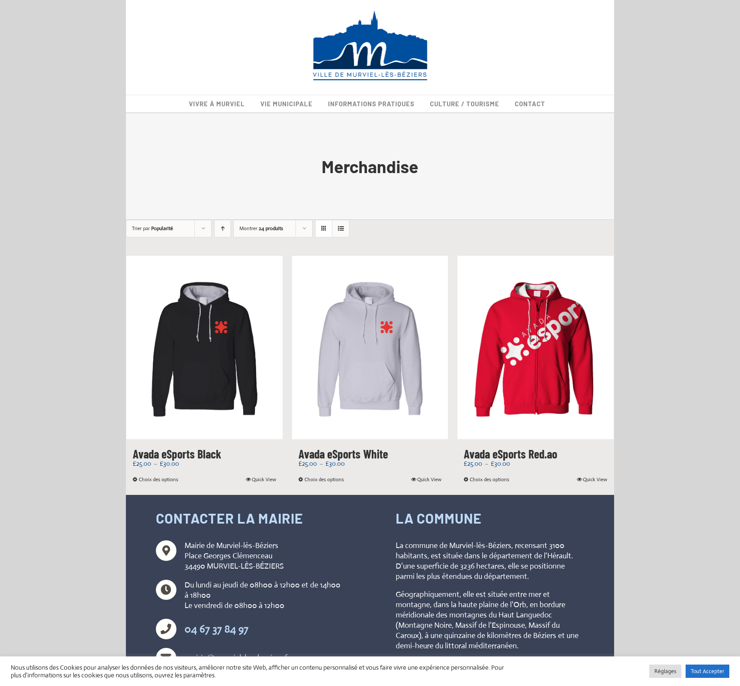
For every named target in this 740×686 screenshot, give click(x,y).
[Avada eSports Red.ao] (535, 347)
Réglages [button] (665, 671)
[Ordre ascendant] (222, 228)
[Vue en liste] (340, 228)
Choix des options (158, 479)
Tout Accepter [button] (707, 671)
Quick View (264, 479)
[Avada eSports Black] (204, 347)
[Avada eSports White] (370, 347)
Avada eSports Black (177, 453)
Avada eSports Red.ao (510, 453)
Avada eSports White (343, 453)
